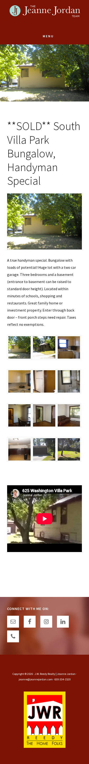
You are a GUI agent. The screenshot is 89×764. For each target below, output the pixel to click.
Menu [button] (48, 36)
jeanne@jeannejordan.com (36, 679)
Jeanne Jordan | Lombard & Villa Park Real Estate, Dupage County (44, 14)
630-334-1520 (62, 679)
